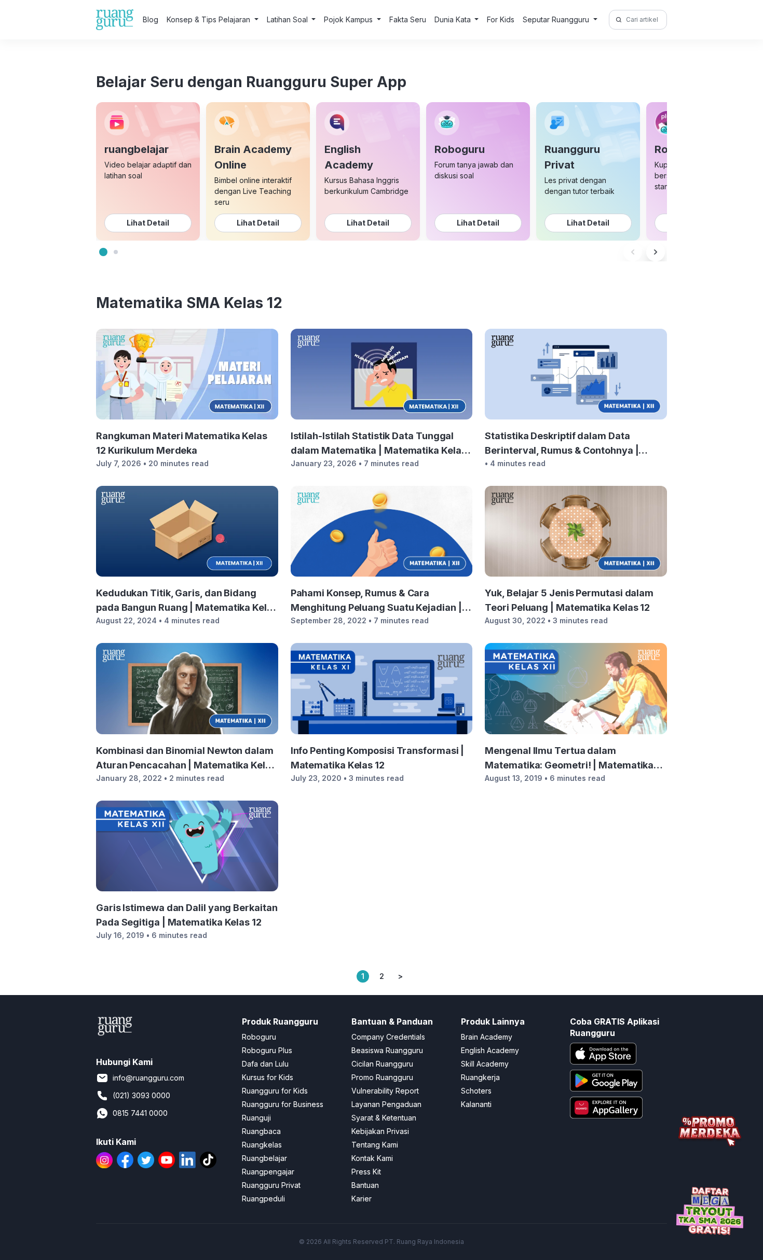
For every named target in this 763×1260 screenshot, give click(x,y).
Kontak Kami (372, 1158)
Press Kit (366, 1171)
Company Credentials (388, 1036)
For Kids (500, 19)
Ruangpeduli (263, 1198)
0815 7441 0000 (140, 1113)
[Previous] (632, 252)
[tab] (103, 252)
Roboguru (259, 1036)
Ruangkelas (262, 1144)
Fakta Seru (407, 19)
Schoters (476, 1090)
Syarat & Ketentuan (383, 1117)
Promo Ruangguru (382, 1077)
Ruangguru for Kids (275, 1090)
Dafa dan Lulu (265, 1063)
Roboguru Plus (267, 1050)
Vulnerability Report (385, 1090)
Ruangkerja (480, 1077)
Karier (361, 1198)
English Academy (490, 1050)
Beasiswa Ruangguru (387, 1050)
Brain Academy (486, 1036)
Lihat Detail (148, 222)
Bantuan (365, 1185)
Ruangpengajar (268, 1171)
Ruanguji (256, 1117)
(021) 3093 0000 (141, 1095)
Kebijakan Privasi (380, 1131)
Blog (150, 19)
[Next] (655, 252)
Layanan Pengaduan (386, 1104)
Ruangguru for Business (282, 1104)
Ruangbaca (261, 1131)
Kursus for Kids (267, 1077)
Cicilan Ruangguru (382, 1063)
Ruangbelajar (264, 1158)
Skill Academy (485, 1063)
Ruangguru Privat (271, 1185)
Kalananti (476, 1104)
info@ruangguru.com (148, 1077)
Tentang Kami (374, 1144)
